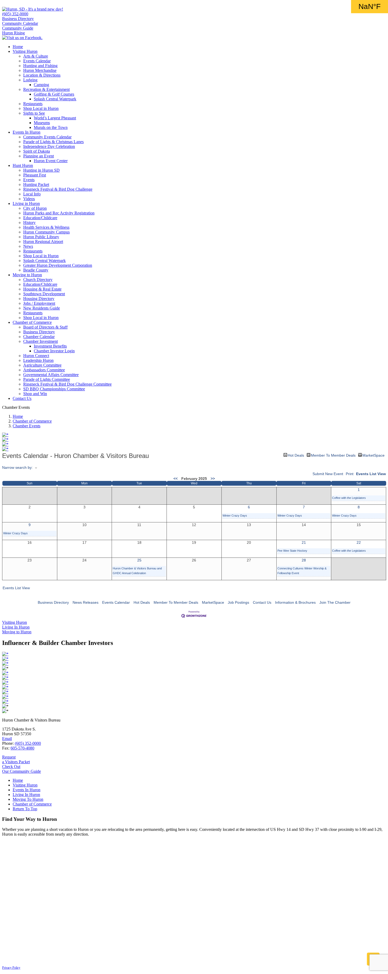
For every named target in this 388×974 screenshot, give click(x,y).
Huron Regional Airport (43, 241)
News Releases (85, 602)
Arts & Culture (35, 56)
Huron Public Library (41, 237)
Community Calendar (20, 23)
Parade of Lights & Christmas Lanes (53, 141)
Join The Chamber (335, 602)
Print (349, 474)
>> (213, 478)
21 (304, 542)
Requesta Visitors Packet (16, 759)
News (28, 246)
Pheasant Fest (34, 175)
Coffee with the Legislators (349, 497)
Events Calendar (37, 61)
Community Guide (17, 28)
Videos (29, 198)
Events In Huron (26, 132)
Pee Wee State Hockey (292, 550)
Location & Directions (41, 75)
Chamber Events (26, 426)
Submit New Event (328, 474)
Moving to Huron (27, 275)
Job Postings (238, 602)
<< (175, 478)
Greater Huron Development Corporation (57, 265)
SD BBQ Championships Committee (54, 389)
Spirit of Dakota (36, 151)
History (29, 222)
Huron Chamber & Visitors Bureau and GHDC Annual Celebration (137, 571)
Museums (42, 122)
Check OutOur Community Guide (21, 769)
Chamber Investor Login (54, 351)
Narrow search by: (17, 467)
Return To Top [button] (25, 809)
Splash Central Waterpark (55, 99)
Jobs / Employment (39, 303)
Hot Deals (296, 455)
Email (7, 738)
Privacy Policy (11, 968)
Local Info (32, 194)
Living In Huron (26, 794)
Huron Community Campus (46, 232)
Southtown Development (44, 294)
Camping (41, 84)
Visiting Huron (25, 51)
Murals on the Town (51, 127)
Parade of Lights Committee (46, 379)
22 (359, 542)
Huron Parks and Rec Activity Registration (58, 213)
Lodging (30, 80)
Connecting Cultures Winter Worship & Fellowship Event (302, 571)
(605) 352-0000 (15, 14)
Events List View (371, 474)
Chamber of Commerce (32, 322)
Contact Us (22, 398)
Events (29, 179)
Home (18, 46)
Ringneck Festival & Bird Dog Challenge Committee (67, 384)
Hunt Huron (23, 165)
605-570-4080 (22, 748)
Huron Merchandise (39, 70)
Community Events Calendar (47, 137)
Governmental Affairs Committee (51, 374)
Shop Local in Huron (41, 108)
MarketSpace (373, 455)
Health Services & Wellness (46, 227)
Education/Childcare (40, 218)
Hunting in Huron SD (41, 170)
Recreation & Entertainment (46, 89)
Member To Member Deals (333, 455)
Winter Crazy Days (235, 515)
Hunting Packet (36, 184)
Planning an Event (38, 156)
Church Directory (38, 279)
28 (304, 560)
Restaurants (32, 103)
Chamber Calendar (39, 336)
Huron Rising (13, 33)
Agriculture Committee (42, 365)
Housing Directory (38, 298)
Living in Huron (26, 203)
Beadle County (35, 270)
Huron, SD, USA (369, 6)
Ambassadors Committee (44, 370)
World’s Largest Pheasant (55, 118)
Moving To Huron (28, 799)
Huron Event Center (51, 160)
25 (139, 560)
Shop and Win (35, 393)
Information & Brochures (295, 602)
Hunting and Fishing (40, 65)
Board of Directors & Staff (45, 327)
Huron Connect (36, 355)
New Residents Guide (41, 308)
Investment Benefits (50, 346)
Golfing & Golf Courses (54, 94)
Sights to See (34, 113)
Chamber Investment (40, 341)
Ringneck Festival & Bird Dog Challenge (57, 189)
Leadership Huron (38, 360)
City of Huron (35, 208)
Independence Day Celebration (49, 146)
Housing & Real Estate (42, 289)
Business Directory (18, 18)
